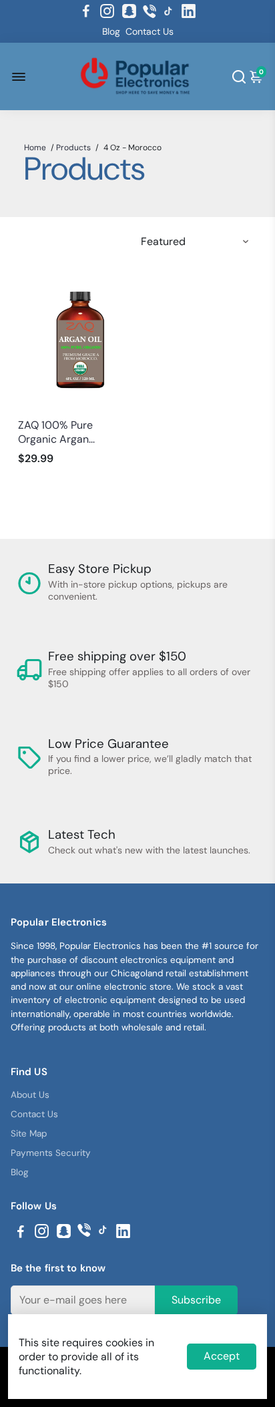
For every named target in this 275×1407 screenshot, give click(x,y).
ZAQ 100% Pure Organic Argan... (56, 432)
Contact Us (149, 31)
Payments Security (51, 1153)
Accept (222, 1356)
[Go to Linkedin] (188, 11)
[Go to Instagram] (107, 11)
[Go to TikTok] (168, 11)
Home (35, 147)
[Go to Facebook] (86, 11)
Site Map (29, 1133)
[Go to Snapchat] (129, 11)
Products (73, 147)
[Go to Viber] (149, 11)
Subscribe (196, 1300)
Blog (111, 31)
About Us (30, 1094)
